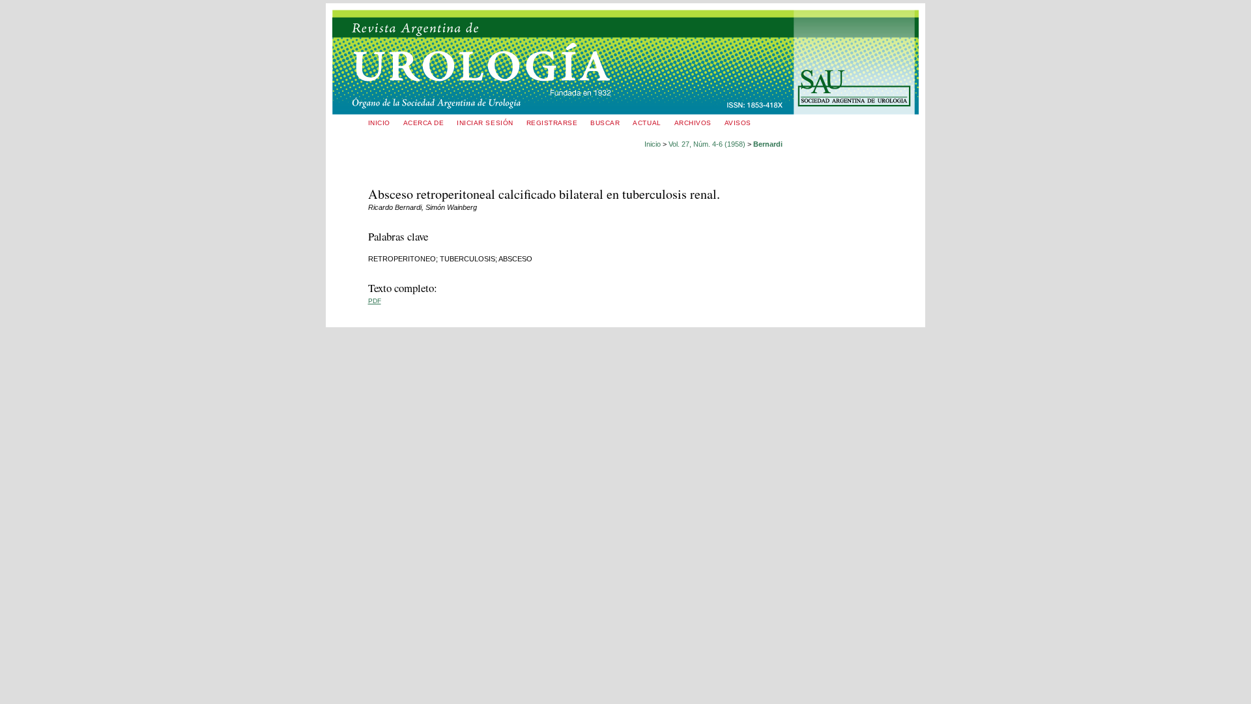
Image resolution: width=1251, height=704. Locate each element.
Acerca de (423, 122)
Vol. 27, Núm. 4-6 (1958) (707, 144)
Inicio (379, 122)
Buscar (605, 122)
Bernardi (768, 144)
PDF (374, 300)
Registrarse (552, 122)
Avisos (738, 122)
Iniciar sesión (485, 122)
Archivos (693, 122)
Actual (647, 122)
